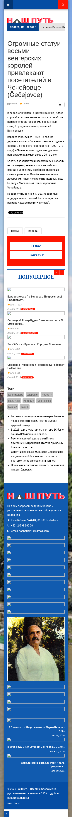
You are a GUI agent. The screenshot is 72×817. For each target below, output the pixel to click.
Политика (28, 309)
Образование (29, 333)
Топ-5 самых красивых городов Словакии (34, 344)
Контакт (36, 255)
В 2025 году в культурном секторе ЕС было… (36, 746)
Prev (56, 272)
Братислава (15, 394)
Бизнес (12, 406)
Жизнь (24, 406)
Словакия (27, 354)
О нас (36, 246)
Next (61, 272)
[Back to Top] (6, 814)
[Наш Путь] (30, 20)
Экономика (44, 400)
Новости (27, 377)
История (28, 400)
